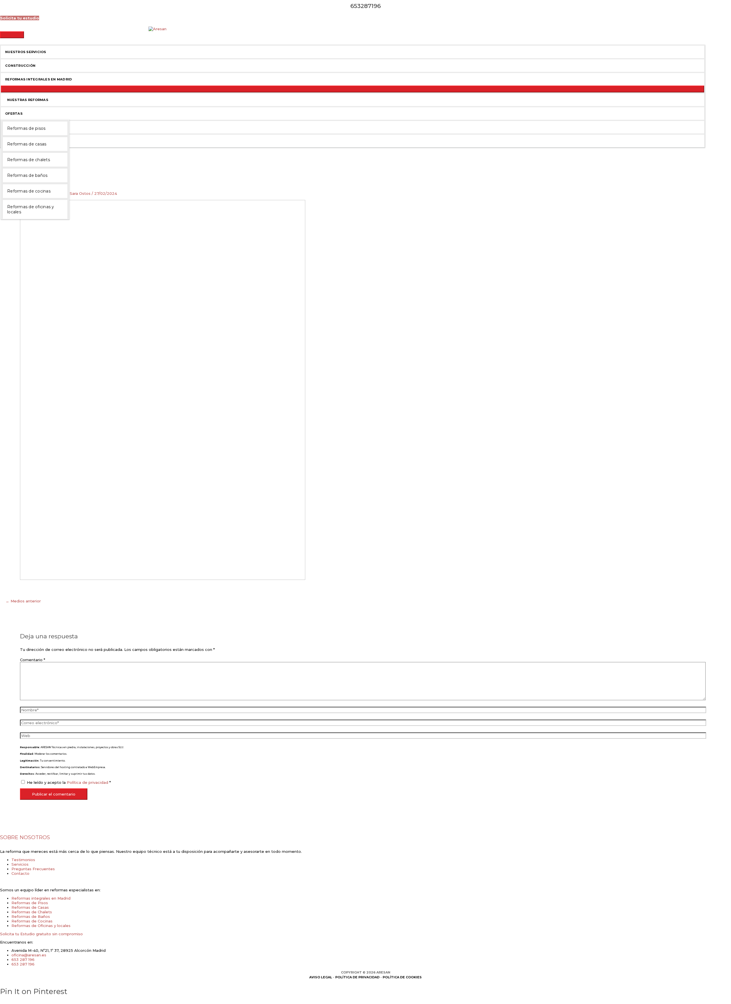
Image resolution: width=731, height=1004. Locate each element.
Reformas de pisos (26, 128)
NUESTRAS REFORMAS (26, 100)
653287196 (365, 6)
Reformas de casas (26, 144)
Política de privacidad (88, 782)
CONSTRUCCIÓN (20, 66)
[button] (19, 18)
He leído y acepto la (69, 782)
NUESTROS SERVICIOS (25, 52)
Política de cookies (402, 977)
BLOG (10, 127)
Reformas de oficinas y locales (30, 209)
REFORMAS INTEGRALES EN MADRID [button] (38, 79)
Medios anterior (23, 601)
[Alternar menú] (352, 89)
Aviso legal (320, 977)
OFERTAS (14, 114)
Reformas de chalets (28, 159)
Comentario (32, 659)
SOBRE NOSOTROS (25, 837)
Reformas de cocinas (29, 191)
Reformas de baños (27, 175)
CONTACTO (16, 141)
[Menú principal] (12, 34)
